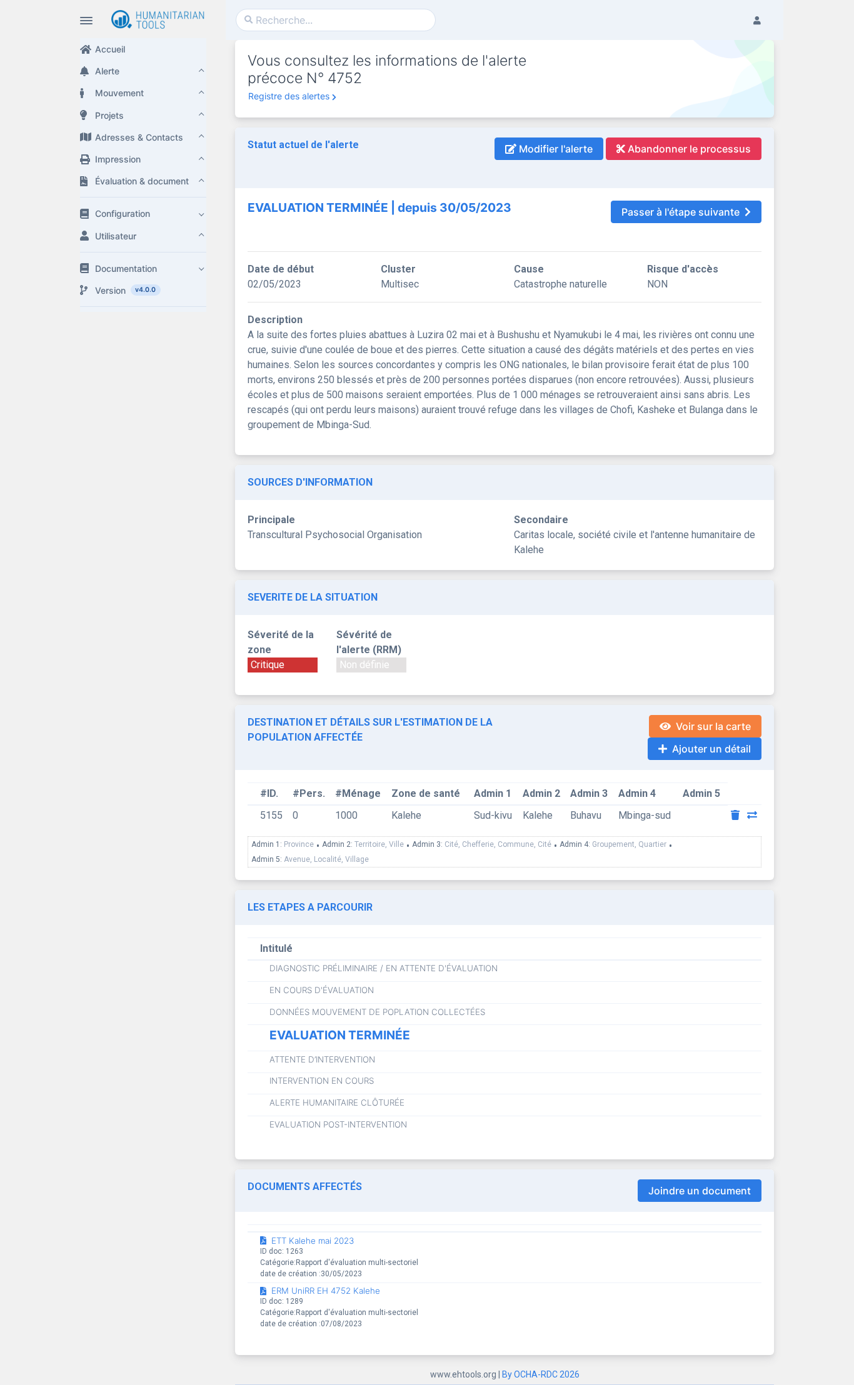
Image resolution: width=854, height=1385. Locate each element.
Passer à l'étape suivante (680, 212)
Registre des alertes (288, 96)
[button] (143, 71)
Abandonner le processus (688, 148)
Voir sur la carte (713, 726)
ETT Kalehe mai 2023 (312, 1241)
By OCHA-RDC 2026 (541, 1374)
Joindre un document (699, 1190)
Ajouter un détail (711, 748)
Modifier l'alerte (554, 148)
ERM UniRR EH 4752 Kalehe (325, 1291)
